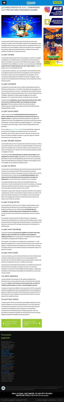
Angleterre (11, 353)
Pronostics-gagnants (8, 400)
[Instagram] (53, 15)
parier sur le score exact (15, 129)
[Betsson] (53, 65)
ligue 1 (3, 350)
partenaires (52, 400)
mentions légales (42, 400)
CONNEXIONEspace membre (57, 2)
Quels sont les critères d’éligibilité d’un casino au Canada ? (30, 323)
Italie (10, 355)
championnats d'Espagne (5, 352)
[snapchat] (53, 25)
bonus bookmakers (5, 371)
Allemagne (4, 355)
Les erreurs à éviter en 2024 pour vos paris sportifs (11, 323)
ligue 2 (8, 350)
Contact (60, 400)
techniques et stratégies (7, 365)
